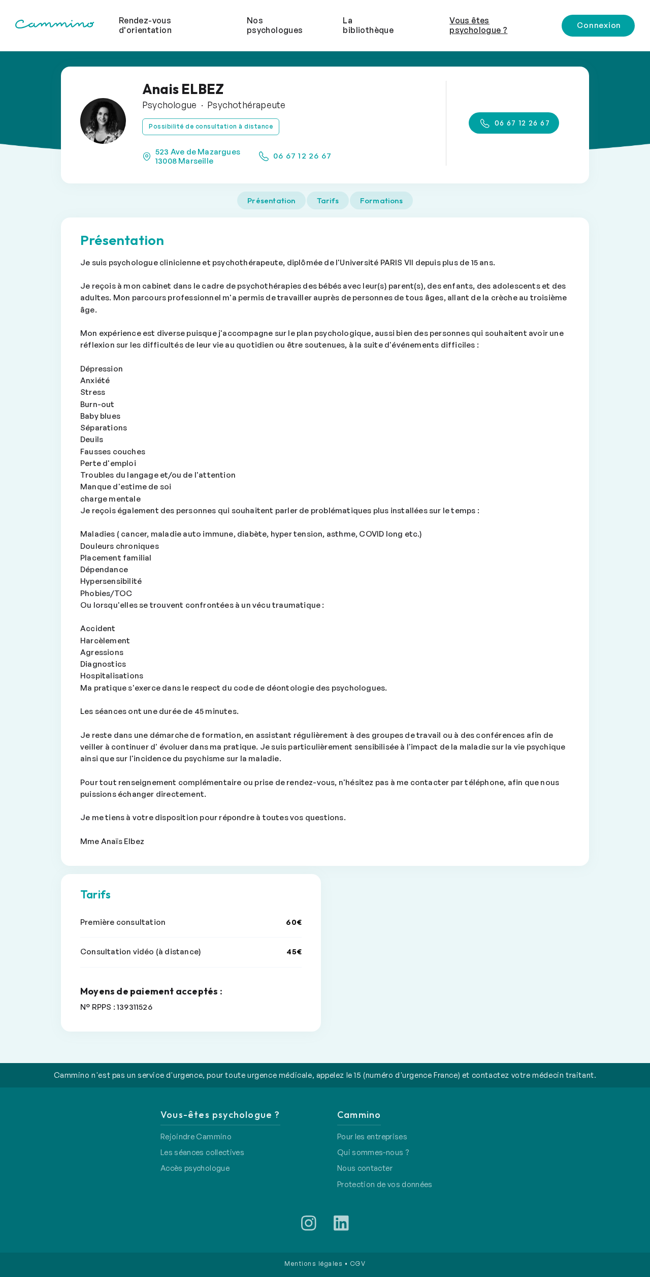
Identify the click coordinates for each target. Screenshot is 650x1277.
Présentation (271, 200)
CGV (358, 1263)
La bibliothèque (368, 25)
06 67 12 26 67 (301, 156)
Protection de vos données (385, 1184)
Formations (381, 200)
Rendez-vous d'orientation (145, 25)
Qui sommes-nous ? (373, 1152)
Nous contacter (365, 1168)
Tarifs (328, 200)
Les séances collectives (202, 1152)
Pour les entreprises (372, 1136)
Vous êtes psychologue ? (478, 25)
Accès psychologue (195, 1168)
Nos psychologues (275, 25)
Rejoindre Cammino (196, 1136)
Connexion (599, 25)
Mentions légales (313, 1263)
